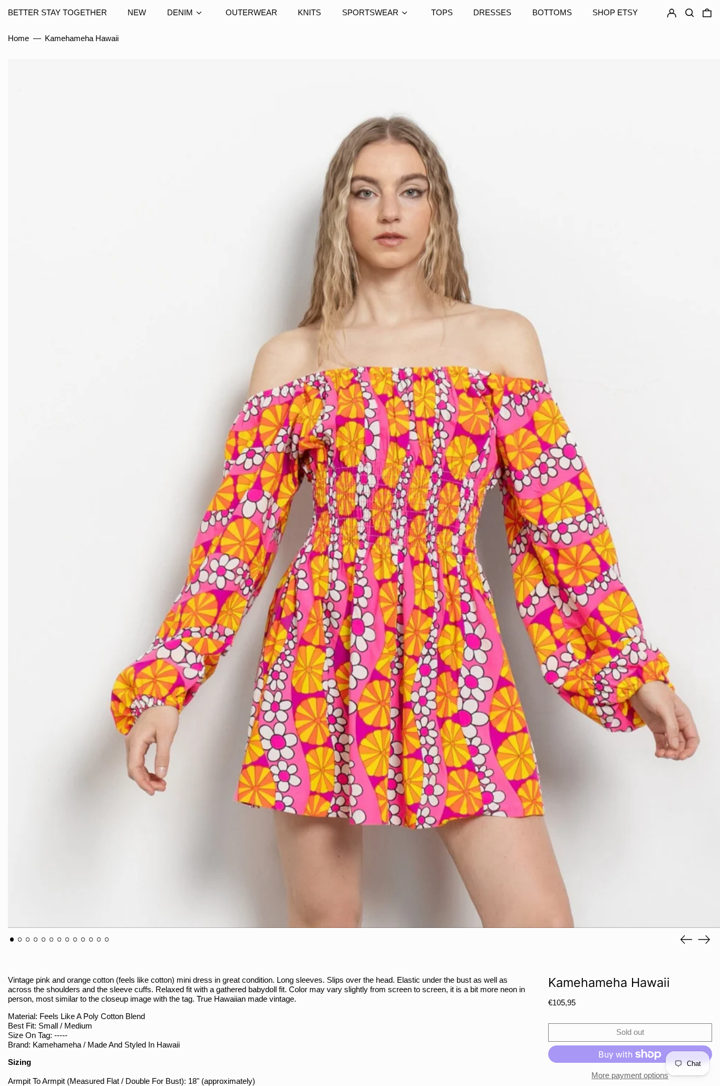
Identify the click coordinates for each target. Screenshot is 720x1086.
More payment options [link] (629, 1075)
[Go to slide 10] (83, 939)
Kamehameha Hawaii (82, 38)
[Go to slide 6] (52, 939)
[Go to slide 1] (12, 939)
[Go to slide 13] (107, 939)
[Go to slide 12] (99, 939)
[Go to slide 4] (36, 939)
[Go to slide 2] (20, 939)
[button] (707, 13)
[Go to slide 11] (91, 939)
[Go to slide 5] (44, 939)
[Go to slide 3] (28, 939)
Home (18, 38)
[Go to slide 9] (75, 939)
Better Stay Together (57, 12)
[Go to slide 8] (67, 939)
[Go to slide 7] (59, 939)
